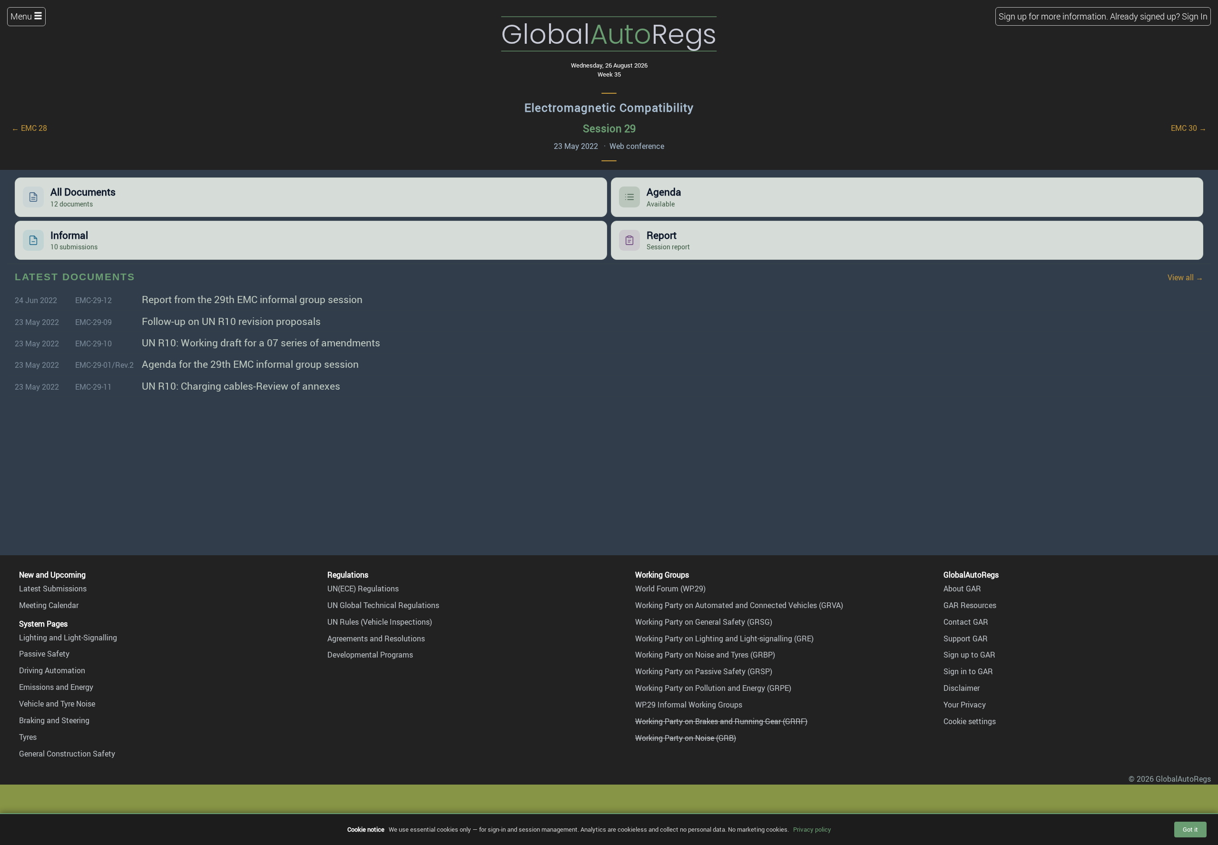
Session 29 (609, 128)
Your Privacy (964, 704)
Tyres (28, 737)
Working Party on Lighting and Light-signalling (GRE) (724, 638)
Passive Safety (44, 653)
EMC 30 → (1189, 128)
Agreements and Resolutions (376, 638)
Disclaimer (961, 688)
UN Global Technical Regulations (383, 605)
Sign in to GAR (968, 671)
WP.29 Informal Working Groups (688, 704)
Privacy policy (812, 829)
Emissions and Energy (56, 687)
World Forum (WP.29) (670, 588)
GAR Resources (969, 605)
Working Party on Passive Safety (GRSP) (703, 671)
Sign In (1195, 16)
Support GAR (965, 638)
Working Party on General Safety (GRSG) (703, 622)
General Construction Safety (67, 753)
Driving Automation (52, 670)
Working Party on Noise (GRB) (685, 738)
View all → (1185, 277)
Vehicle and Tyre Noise (57, 703)
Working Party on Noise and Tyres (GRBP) (705, 654)
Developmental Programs (370, 654)
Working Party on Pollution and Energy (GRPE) (713, 688)
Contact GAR (965, 622)
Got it (1190, 829)
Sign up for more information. (1053, 16)
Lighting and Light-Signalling (68, 637)
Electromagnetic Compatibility (609, 107)
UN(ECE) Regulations (363, 588)
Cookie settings (969, 721)
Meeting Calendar (49, 605)
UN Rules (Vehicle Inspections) (379, 622)
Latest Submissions (53, 588)
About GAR (962, 588)
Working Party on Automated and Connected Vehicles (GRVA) (739, 605)
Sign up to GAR (969, 654)
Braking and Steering (54, 720)
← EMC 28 (29, 128)
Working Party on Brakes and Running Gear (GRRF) (721, 721)
